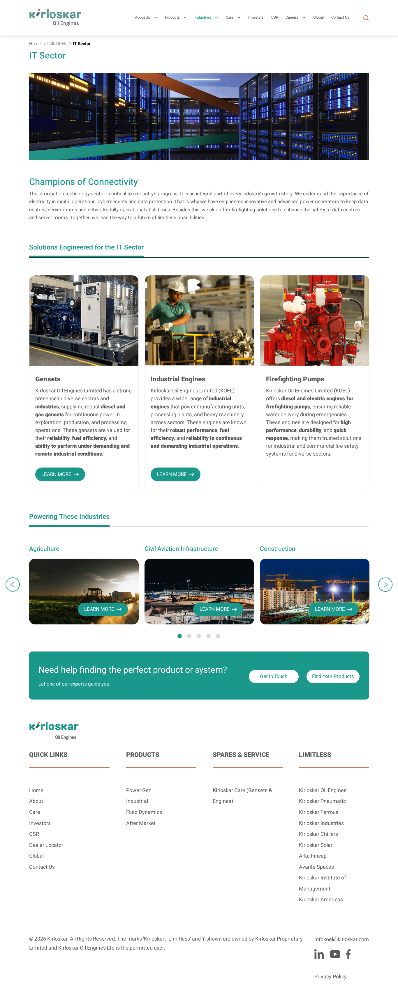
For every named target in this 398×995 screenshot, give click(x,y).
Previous (13, 584)
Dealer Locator (46, 845)
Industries (203, 18)
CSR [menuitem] (274, 18)
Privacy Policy (330, 977)
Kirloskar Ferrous (318, 812)
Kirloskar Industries (321, 823)
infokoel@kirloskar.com (341, 939)
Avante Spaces (316, 867)
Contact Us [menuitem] (340, 18)
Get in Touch (273, 676)
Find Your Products (333, 676)
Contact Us (42, 867)
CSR (34, 834)
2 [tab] (189, 636)
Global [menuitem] (318, 18)
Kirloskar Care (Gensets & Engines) (242, 796)
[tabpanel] (84, 584)
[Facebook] (348, 954)
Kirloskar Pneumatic (322, 801)
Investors (40, 823)
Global (36, 856)
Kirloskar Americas (321, 900)
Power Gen (139, 790)
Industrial (137, 801)
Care (229, 18)
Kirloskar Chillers (318, 834)
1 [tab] (179, 636)
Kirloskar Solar (315, 845)
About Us (142, 18)
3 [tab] (199, 636)
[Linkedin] (319, 954)
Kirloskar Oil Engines (322, 790)
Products (172, 18)
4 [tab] (208, 636)
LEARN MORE (56, 474)
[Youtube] (335, 954)
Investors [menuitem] (256, 18)
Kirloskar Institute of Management (322, 883)
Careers (292, 18)
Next (385, 584)
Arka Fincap (313, 856)
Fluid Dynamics (144, 812)
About (36, 801)
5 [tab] (218, 636)
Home (36, 790)
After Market (141, 823)
